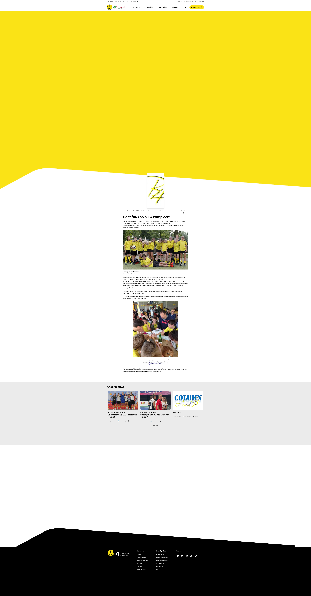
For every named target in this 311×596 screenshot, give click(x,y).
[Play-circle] (196, 556)
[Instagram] (191, 556)
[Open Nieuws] (139, 7)
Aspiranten (130, 210)
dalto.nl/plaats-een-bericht (139, 371)
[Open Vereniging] (168, 7)
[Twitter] (182, 556)
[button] (153, 425)
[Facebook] (178, 556)
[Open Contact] (180, 7)
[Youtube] (187, 556)
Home (124, 210)
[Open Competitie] (154, 7)
